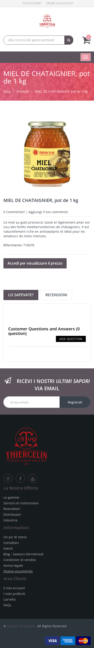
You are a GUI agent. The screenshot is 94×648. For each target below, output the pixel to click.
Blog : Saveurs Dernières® (23, 554)
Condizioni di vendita (19, 560)
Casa (7, 91)
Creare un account (59, 3)
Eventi (8, 548)
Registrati (75, 402)
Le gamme (11, 497)
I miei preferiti (14, 594)
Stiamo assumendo (18, 571)
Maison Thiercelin (20, 626)
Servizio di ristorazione (20, 503)
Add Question (70, 339)
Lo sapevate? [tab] (21, 294)
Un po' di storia (15, 537)
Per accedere (32, 3)
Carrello (9, 599)
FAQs (7, 605)
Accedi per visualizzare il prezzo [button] (35, 263)
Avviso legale (13, 565)
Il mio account (14, 588)
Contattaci (11, 543)
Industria (10, 520)
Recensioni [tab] (56, 294)
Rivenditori (11, 509)
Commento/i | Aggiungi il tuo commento (35, 212)
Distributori (12, 514)
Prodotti (23, 91)
